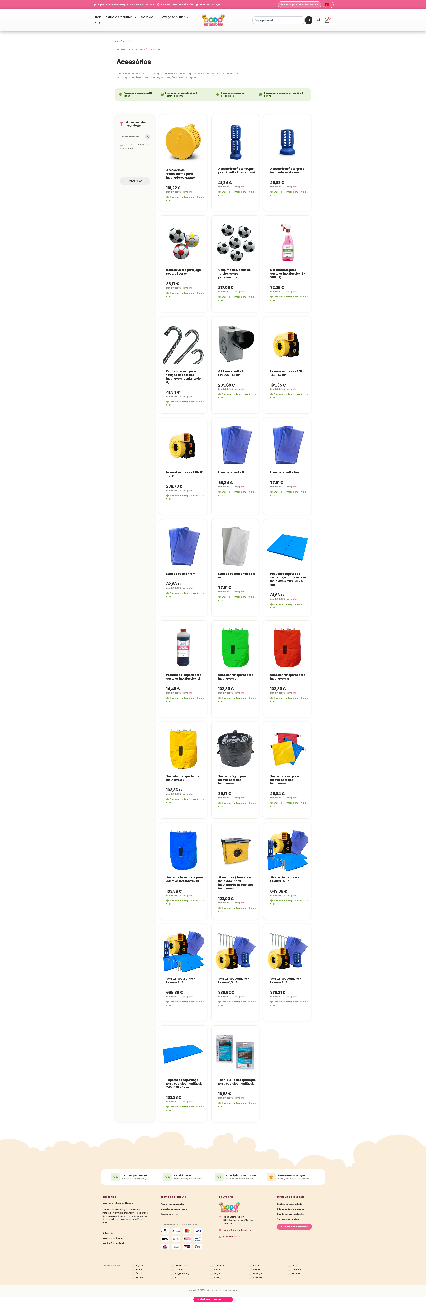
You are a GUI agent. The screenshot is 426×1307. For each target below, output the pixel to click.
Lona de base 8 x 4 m (180, 574)
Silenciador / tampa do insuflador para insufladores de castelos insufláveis (235, 882)
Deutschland (181, 1265)
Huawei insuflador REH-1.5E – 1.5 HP (287, 373)
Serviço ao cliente (172, 17)
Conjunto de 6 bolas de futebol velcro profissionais (234, 273)
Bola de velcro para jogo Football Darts (183, 272)
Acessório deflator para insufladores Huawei (287, 170)
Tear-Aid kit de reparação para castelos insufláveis (236, 1081)
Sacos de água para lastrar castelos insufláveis (232, 779)
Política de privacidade (289, 1204)
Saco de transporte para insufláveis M (287, 677)
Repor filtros (135, 181)
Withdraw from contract (213, 1299)
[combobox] (278, 20)
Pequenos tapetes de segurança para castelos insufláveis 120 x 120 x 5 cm (288, 579)
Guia (97, 23)
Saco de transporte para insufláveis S (183, 778)
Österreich (219, 1265)
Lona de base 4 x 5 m (232, 472)
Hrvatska (140, 1277)
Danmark (179, 1269)
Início (98, 17)
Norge (217, 1273)
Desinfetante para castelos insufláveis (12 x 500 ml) (287, 273)
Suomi (217, 1269)
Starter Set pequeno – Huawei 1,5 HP (233, 980)
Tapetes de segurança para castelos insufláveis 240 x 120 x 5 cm (184, 1083)
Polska (178, 1277)
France (256, 1265)
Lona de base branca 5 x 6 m (236, 575)
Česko (139, 1273)
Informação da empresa (290, 1209)
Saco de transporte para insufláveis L (235, 677)
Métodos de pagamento (174, 1209)
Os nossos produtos (119, 17)
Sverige (256, 1269)
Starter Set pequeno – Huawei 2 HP (285, 980)
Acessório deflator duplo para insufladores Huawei (236, 170)
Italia (294, 1265)
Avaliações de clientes (114, 1243)
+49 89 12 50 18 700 (232, 1236)
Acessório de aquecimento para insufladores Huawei (180, 173)
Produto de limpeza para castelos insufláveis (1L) (183, 677)
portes (190, 191)
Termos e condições (288, 1219)
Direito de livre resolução (290, 1214)
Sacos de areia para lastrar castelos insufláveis (284, 779)
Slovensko (257, 1277)
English (139, 1265)
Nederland (297, 1269)
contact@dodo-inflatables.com (238, 1230)
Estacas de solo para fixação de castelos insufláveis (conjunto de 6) (183, 376)
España (139, 1269)
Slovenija (218, 1277)
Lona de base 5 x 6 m (284, 472)
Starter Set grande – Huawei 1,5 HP (284, 879)
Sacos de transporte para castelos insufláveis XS (184, 879)
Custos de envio (169, 1214)
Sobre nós (147, 17)
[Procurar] (308, 20)
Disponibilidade (130, 136)
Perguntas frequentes (172, 1204)
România (296, 1273)
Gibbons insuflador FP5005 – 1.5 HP (232, 373)
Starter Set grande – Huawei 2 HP (180, 980)
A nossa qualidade (112, 1238)
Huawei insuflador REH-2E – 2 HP (184, 474)
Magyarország (182, 1273)
